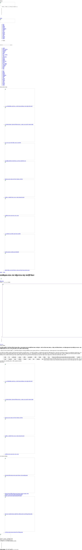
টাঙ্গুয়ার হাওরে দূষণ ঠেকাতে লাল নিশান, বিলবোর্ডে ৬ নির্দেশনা (14, 179)
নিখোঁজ (40, 357)
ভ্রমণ (5, 359)
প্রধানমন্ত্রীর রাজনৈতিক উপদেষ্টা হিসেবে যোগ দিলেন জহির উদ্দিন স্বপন (15, 160)
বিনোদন (3, 33)
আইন (3, 30)
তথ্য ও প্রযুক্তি (4, 54)
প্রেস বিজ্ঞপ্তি (4, 56)
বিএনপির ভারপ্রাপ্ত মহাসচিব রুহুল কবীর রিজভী (12, 252)
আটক (5, 357)
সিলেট (3, 24)
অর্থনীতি (3, 29)
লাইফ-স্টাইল (4, 61)
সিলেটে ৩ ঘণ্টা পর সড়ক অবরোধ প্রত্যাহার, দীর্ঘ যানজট (13, 495)
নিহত (49, 357)
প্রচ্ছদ (1, 18)
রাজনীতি (3, 26)
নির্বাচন (45, 357)
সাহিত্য (3, 38)
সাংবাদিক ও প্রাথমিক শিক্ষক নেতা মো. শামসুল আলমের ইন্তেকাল (14, 197)
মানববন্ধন (10, 359)
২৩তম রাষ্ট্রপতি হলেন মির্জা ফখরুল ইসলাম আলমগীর (12, 233)
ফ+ (0, 344)
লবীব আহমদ (2, 281)
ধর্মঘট (35, 357)
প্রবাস (3, 35)
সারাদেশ (3, 27)
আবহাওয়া (3, 51)
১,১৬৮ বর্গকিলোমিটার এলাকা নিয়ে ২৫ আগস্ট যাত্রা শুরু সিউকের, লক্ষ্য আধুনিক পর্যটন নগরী (18, 106)
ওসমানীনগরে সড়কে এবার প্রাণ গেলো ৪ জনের (12, 215)
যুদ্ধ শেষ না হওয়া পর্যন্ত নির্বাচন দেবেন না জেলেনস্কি (13, 142)
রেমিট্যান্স (20, 359)
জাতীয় (3, 25)
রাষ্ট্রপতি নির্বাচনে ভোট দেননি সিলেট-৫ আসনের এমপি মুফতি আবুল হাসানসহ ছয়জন (17, 270)
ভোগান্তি (78, 357)
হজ (42, 359)
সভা (33, 359)
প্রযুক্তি (3, 34)
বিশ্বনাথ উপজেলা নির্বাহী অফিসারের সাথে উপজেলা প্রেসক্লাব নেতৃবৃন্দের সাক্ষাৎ (17, 493)
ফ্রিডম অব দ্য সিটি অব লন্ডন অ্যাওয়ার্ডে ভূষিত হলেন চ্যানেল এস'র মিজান (63, 357)
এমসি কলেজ (14, 357)
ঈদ (9, 357)
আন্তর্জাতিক (4, 28)
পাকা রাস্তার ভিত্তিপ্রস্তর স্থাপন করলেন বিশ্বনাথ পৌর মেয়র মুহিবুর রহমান (16, 475)
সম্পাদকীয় (3, 65)
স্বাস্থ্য (3, 68)
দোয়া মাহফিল (30, 357)
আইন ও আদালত (5, 49)
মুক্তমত (3, 36)
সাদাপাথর (38, 359)
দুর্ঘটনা (24, 357)
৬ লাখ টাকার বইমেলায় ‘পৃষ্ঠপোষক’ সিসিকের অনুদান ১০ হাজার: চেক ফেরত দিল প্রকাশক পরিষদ (19, 124)
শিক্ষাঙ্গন (3, 37)
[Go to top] (1, 1)
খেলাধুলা (3, 32)
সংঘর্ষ (29, 359)
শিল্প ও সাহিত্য (4, 63)
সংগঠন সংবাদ (4, 64)
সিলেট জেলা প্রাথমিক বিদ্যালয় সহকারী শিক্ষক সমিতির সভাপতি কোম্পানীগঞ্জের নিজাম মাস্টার (18, 514)
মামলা (15, 359)
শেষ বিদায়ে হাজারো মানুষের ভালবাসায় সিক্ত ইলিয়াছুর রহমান (14, 532)
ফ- (1, 344)
